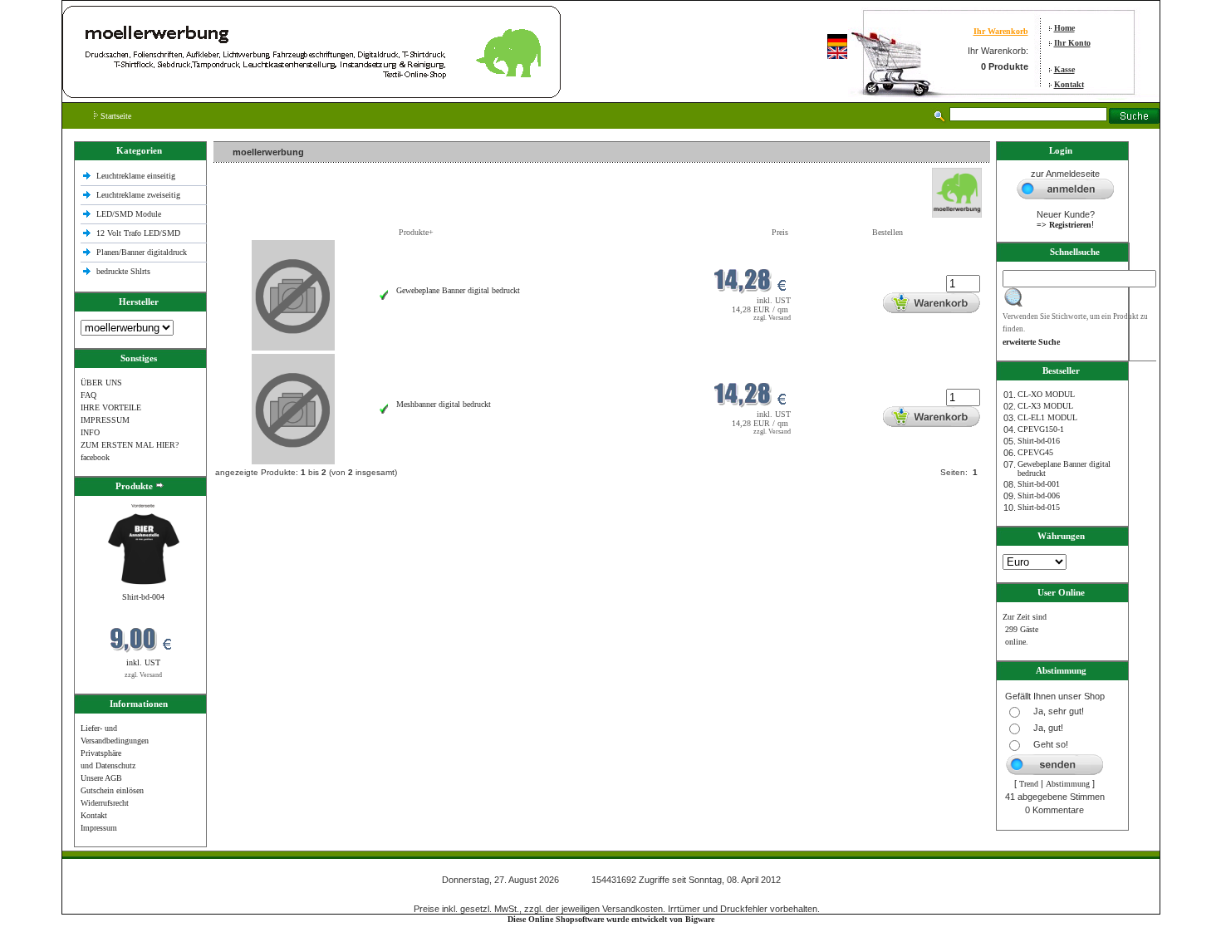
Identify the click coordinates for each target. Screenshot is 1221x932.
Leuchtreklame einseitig (137, 175)
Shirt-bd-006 (1039, 495)
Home (1064, 27)
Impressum (99, 827)
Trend (1028, 783)
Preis (780, 232)
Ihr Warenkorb (1000, 31)
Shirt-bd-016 (1039, 440)
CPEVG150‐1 (1041, 429)
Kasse (1064, 69)
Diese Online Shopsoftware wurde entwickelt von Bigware (611, 919)
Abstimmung (1068, 783)
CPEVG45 (1035, 452)
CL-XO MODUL (1046, 394)
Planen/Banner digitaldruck (141, 252)
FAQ (88, 395)
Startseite (114, 115)
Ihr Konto (1072, 42)
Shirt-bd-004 (143, 596)
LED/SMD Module (128, 213)
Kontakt (1069, 84)
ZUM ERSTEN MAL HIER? (130, 444)
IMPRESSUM (105, 419)
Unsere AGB (101, 777)
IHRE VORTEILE (111, 407)
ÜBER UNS (101, 382)
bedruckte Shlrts (123, 271)
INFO (90, 432)
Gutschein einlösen (112, 790)
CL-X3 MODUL (1045, 405)
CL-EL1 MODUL (1047, 417)
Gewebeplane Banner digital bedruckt (458, 290)
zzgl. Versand (143, 675)
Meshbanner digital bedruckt (443, 404)
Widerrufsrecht (105, 802)
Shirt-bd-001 (1039, 483)
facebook (95, 457)
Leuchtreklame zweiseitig (139, 194)
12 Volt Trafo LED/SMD (138, 233)
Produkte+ (416, 232)
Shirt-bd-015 (1039, 507)
